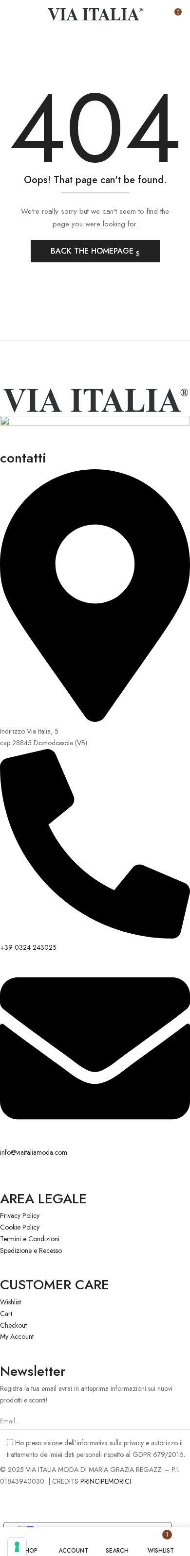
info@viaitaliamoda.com (33, 1152)
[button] (174, 15)
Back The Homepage (93, 250)
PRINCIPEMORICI (105, 1481)
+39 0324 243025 (28, 947)
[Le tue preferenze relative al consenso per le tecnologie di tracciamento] (17, 1547)
